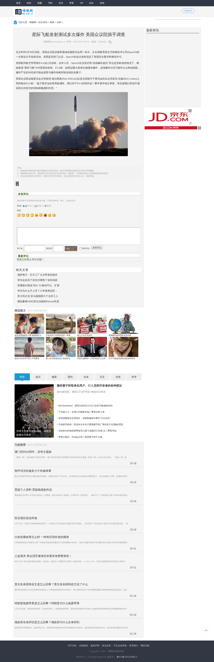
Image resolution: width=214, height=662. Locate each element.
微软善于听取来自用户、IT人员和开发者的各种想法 (89, 385)
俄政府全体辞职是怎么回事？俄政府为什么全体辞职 (47, 622)
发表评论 (97, 247)
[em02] (23, 215)
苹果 (71, 3)
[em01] (19, 215)
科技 (29, 3)
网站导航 (145, 645)
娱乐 (38, 377)
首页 (18, 3)
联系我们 (133, 645)
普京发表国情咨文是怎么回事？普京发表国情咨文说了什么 (51, 584)
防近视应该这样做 (26, 518)
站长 (91, 3)
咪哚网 (32, 22)
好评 (39, 206)
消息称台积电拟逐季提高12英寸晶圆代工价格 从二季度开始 (87, 430)
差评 (49, 206)
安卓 (61, 3)
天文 (102, 377)
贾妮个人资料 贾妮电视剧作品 (33, 489)
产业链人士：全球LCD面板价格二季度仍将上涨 (81, 412)
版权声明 (95, 645)
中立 (29, 206)
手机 (50, 3)
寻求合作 (188, 11)
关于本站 (72, 645)
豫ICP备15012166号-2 (127, 657)
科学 (134, 377)
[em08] (50, 215)
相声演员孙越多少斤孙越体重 (33, 470)
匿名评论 (86, 248)
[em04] (32, 215)
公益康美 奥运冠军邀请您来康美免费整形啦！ (43, 556)
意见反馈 (106, 645)
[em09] (54, 215)
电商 (52, 22)
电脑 (39, 3)
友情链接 (83, 645)
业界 (59, 22)
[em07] (45, 215)
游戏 (102, 3)
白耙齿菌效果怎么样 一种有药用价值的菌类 (42, 537)
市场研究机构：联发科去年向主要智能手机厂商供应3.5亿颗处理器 (90, 424)
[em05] (36, 215)
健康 (54, 377)
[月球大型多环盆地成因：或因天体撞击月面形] (34, 410)
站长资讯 (43, 22)
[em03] (28, 215)
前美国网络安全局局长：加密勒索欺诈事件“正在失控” (84, 418)
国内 (70, 377)
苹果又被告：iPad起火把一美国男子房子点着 (80, 437)
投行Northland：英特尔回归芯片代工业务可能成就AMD (85, 405)
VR (81, 3)
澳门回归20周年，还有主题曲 (33, 451)
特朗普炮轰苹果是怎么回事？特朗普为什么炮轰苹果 (47, 603)
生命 (86, 377)
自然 (118, 377)
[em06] (41, 215)
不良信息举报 (120, 645)
